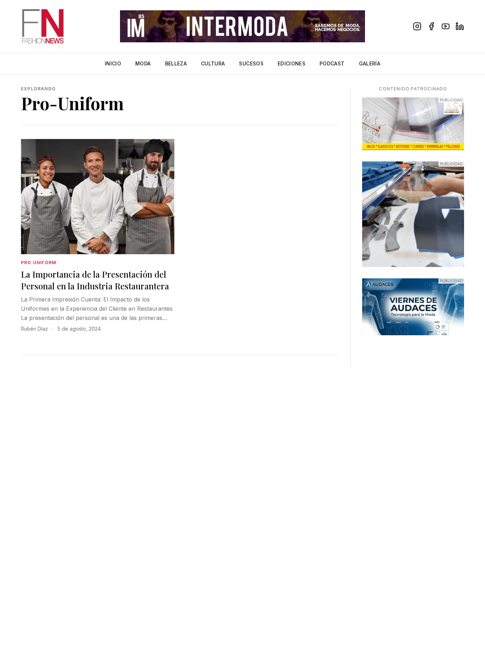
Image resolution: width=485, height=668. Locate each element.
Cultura (213, 63)
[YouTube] (445, 26)
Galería (369, 63)
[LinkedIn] (460, 26)
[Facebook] (431, 26)
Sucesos (251, 63)
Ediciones (291, 63)
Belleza (176, 63)
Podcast (332, 63)
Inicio (113, 63)
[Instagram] (417, 26)
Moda (143, 63)
